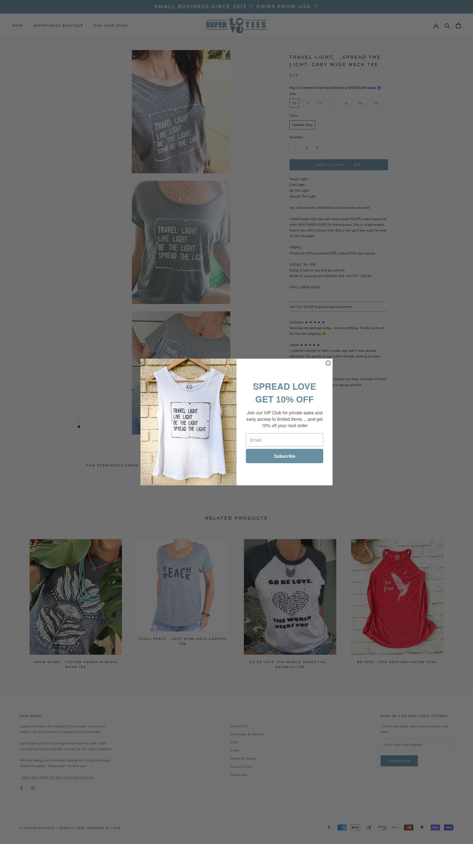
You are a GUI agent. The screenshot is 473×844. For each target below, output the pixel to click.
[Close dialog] (328, 363)
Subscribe (284, 456)
